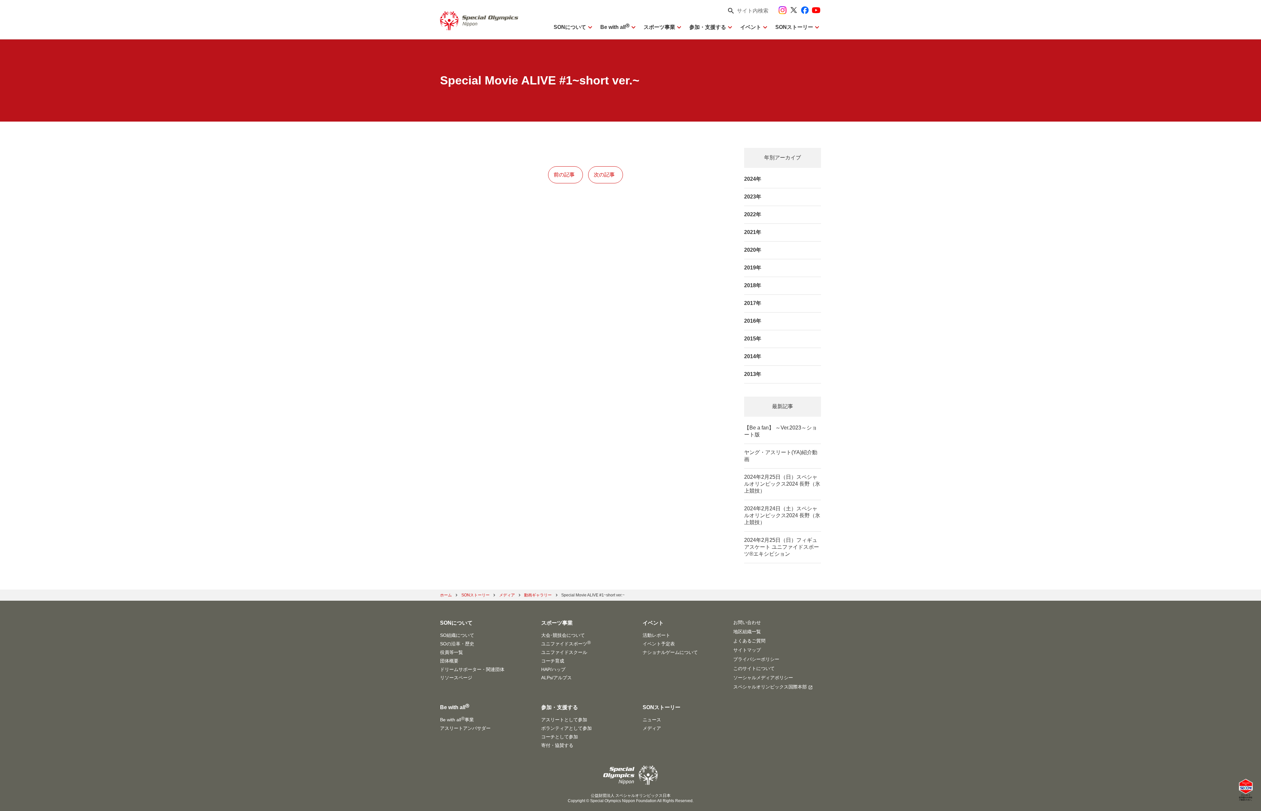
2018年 (752, 285)
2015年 (752, 338)
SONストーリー (794, 27)
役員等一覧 (451, 652)
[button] (746, 11)
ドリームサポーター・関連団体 (472, 669)
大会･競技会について (563, 635)
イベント (750, 27)
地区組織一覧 (747, 631)
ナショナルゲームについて (670, 652)
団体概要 (449, 660)
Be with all (615, 27)
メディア (652, 728)
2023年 (752, 196)
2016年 (752, 321)
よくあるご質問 (749, 640)
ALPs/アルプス (556, 677)
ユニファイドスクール (564, 652)
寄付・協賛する (557, 745)
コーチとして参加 (559, 736)
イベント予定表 (659, 643)
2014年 (752, 356)
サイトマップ (747, 650)
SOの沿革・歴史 (457, 643)
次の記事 (604, 174)
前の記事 (564, 174)
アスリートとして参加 (564, 719)
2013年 (752, 374)
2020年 (752, 250)
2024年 (752, 179)
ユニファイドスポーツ (566, 643)
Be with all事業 (457, 719)
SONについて (570, 27)
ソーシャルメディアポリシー (763, 677)
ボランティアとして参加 (566, 728)
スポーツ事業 (659, 27)
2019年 (752, 267)
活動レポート (656, 635)
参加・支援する (707, 27)
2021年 (752, 232)
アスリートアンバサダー (465, 728)
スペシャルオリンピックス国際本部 (770, 686)
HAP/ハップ (553, 669)
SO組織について (457, 635)
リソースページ (456, 677)
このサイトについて (754, 668)
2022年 (752, 214)
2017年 (752, 303)
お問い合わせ (747, 622)
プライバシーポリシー (756, 659)
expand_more (590, 27)
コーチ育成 (552, 660)
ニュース (652, 719)
